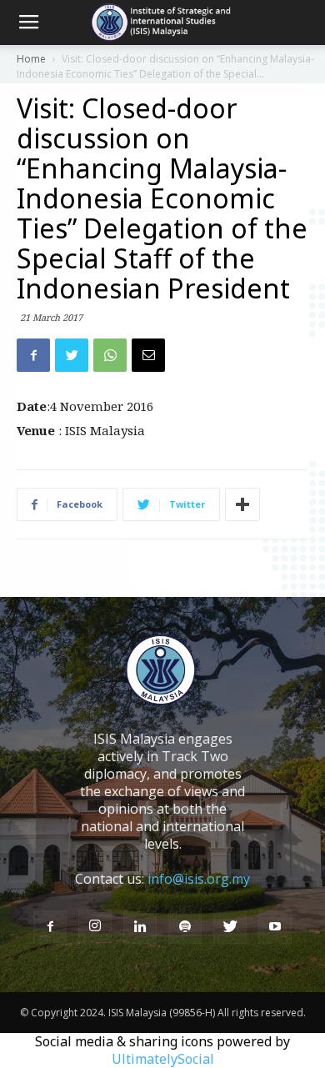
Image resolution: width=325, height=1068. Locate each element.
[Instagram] (95, 926)
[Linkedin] (140, 927)
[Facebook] (50, 927)
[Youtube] (275, 927)
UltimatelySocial (163, 1059)
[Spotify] (185, 927)
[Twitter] (230, 927)
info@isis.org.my (199, 879)
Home (31, 59)
